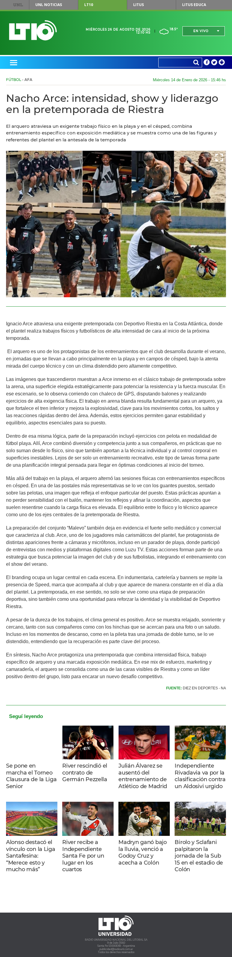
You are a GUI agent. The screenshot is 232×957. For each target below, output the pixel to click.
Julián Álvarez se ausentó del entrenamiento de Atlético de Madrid (142, 776)
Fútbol (13, 79)
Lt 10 (33, 30)
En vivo (200, 31)
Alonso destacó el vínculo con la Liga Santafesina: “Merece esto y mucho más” (30, 856)
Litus (138, 4)
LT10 (88, 4)
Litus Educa (194, 4)
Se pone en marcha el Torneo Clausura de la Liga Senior (31, 776)
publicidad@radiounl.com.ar (116, 949)
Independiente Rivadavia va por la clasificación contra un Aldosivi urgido (200, 776)
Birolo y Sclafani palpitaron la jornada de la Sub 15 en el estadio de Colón (199, 856)
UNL (18, 5)
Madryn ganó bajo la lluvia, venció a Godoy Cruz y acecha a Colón (142, 852)
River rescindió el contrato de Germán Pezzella (84, 772)
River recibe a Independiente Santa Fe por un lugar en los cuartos (83, 856)
